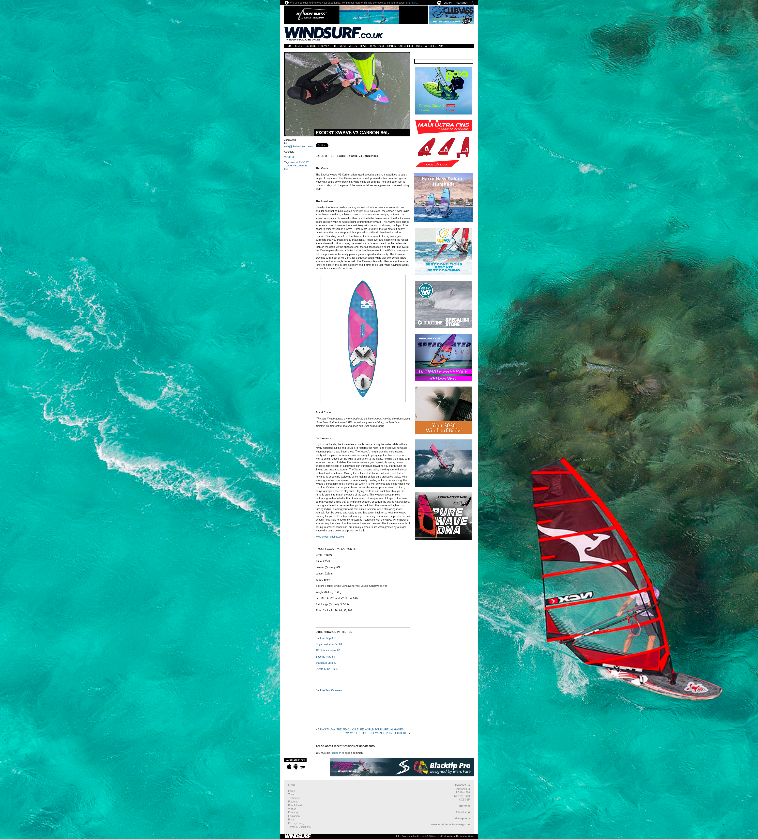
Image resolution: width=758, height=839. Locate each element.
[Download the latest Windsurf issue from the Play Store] (295, 766)
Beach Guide (377, 45)
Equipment (324, 45)
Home (289, 45)
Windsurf (289, 157)
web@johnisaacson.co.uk (298, 146)
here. (415, 2)
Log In (448, 2)
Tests (298, 45)
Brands (391, 45)
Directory (293, 812)
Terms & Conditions (299, 826)
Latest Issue (406, 45)
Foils (419, 45)
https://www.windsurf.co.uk (410, 836)
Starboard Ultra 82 (326, 662)
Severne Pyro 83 (325, 656)
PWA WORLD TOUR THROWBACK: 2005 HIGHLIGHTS (376, 733)
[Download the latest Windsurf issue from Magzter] (302, 766)
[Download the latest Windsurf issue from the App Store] (289, 766)
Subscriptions (461, 818)
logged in (336, 752)
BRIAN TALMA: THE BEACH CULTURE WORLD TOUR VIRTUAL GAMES (361, 729)
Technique (340, 45)
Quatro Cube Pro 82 (327, 668)
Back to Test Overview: (330, 690)
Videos (353, 45)
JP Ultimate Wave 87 (328, 650)
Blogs (291, 819)
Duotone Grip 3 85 (326, 638)
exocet (294, 162)
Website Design (455, 836)
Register (462, 2)
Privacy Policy (296, 823)
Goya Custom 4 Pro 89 (329, 644)
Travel (364, 45)
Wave (471, 836)
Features (310, 45)
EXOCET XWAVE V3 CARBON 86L (352, 132)
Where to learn (434, 45)
